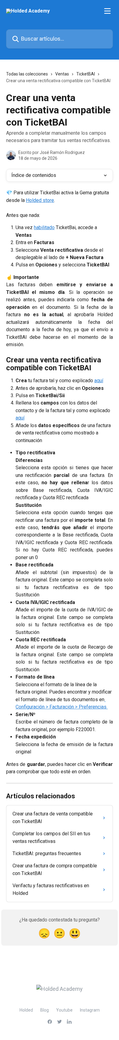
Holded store (40, 200)
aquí (98, 380)
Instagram (90, 1010)
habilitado (44, 227)
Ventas (62, 73)
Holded (26, 1010)
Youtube (64, 1010)
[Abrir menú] (107, 11)
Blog (44, 1010)
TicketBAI (85, 73)
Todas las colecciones (27, 73)
